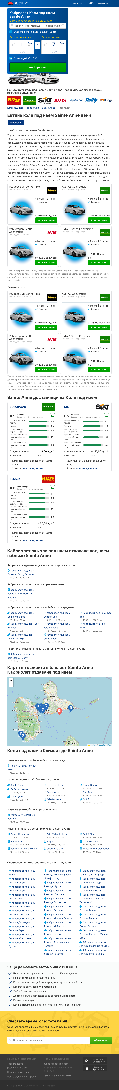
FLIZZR (15, 479)
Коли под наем (46, 220)
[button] (70, 708)
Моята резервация (99, 3)
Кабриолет (16, 122)
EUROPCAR (18, 407)
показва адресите (32, 468)
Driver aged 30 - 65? (25, 58)
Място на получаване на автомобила (30, 21)
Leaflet (92, 745)
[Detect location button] (63, 25)
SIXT (67, 407)
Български (77, 3)
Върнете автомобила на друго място (35, 31)
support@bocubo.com (56, 1063)
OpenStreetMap (104, 745)
